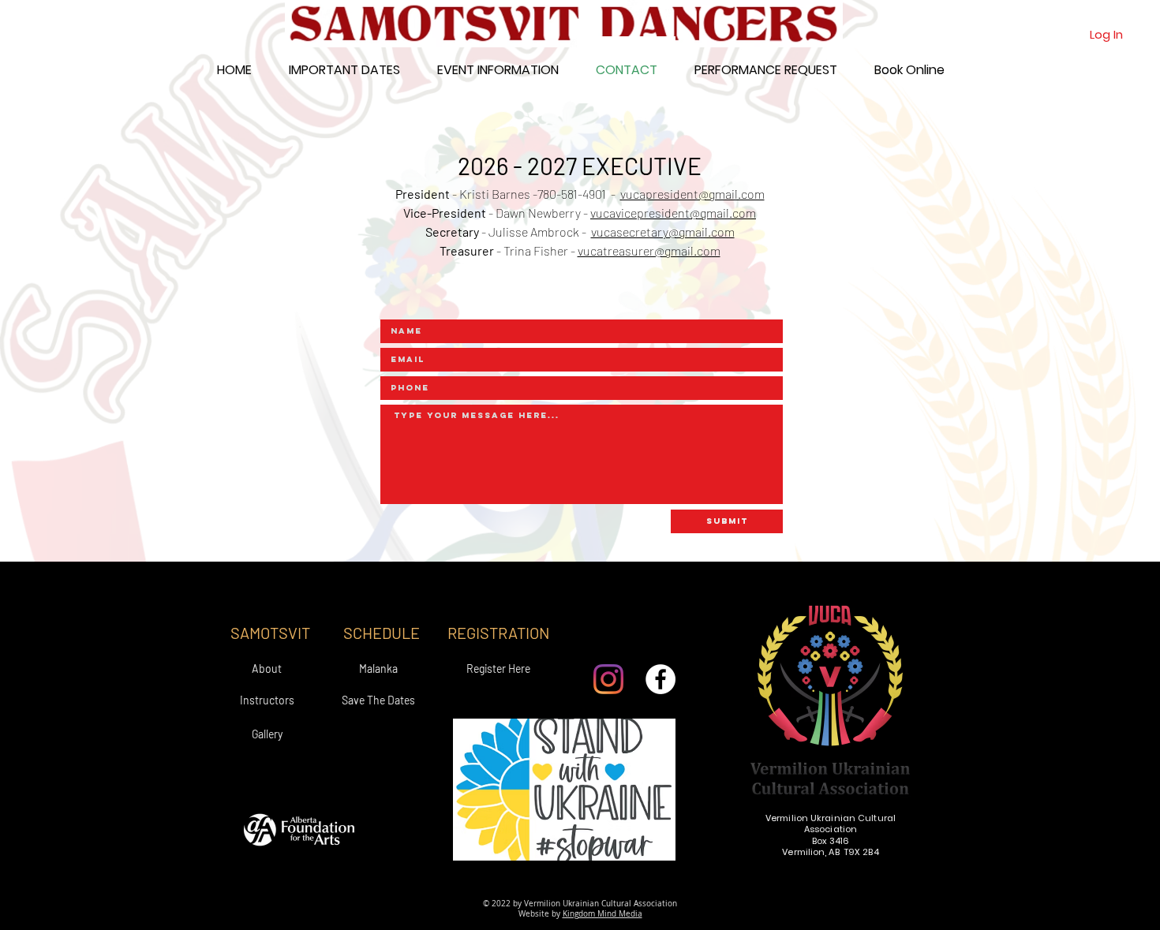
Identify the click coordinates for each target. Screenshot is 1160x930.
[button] (497, 69)
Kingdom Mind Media (602, 914)
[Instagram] (608, 679)
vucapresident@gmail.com (692, 193)
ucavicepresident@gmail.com (676, 212)
